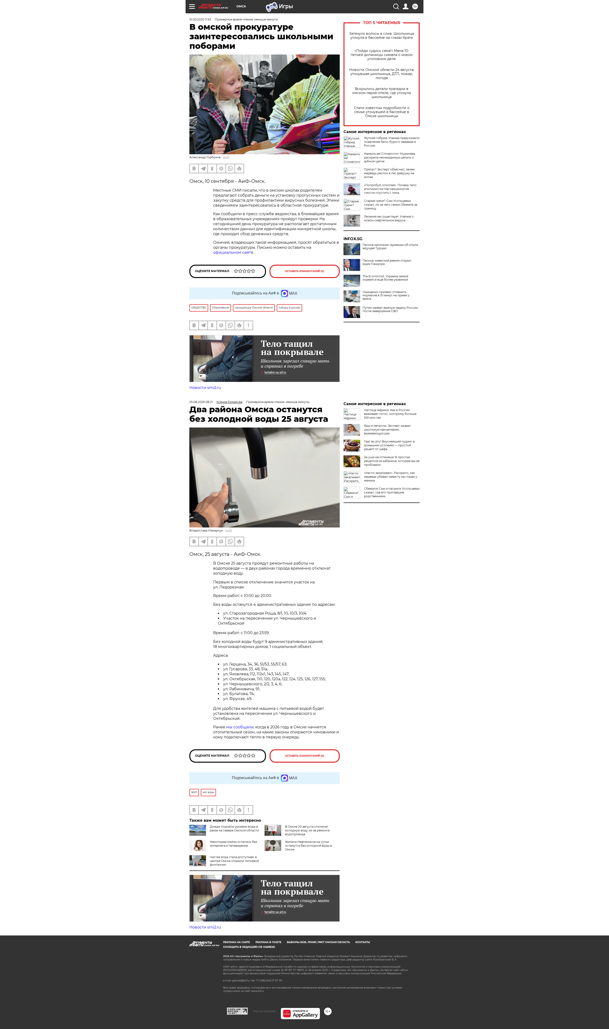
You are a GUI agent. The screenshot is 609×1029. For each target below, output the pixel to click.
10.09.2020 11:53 (200, 19)
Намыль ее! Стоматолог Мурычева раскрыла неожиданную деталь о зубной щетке (389, 157)
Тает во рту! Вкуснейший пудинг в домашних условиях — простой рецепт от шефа (389, 445)
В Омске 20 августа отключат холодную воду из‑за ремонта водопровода (307, 830)
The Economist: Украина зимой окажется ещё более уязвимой (385, 278)
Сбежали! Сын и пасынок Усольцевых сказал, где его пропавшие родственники (392, 492)
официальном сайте (233, 252)
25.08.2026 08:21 (201, 402)
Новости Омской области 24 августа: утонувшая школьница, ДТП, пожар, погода (381, 74)
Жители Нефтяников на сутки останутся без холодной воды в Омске (308, 845)
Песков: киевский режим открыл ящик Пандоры (387, 262)
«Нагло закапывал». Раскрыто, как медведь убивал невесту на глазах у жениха (390, 476)
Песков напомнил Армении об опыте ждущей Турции (390, 246)
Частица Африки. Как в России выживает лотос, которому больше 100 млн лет (390, 413)
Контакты (362, 942)
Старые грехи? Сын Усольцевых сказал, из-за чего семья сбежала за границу (390, 204)
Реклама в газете (268, 942)
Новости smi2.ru (205, 387)
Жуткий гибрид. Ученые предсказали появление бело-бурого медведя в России (391, 141)
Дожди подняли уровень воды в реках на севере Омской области (234, 828)
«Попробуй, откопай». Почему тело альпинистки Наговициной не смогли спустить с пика (390, 188)
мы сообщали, (240, 727)
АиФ (226, 157)
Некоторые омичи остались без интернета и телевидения (233, 843)
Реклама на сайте (236, 942)
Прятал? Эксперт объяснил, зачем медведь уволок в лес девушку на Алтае (389, 173)
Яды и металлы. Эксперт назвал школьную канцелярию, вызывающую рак (387, 429)
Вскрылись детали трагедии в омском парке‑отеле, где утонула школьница (381, 93)
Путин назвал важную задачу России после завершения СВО (390, 309)
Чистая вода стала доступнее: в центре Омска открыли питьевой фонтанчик (234, 860)
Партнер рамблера (264, 1011)
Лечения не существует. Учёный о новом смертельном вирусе (389, 218)
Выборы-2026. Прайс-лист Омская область (318, 942)
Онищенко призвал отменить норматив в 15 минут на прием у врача (386, 295)
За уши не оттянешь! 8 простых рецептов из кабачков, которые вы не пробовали (391, 461)
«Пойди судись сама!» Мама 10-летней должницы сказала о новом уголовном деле (382, 55)
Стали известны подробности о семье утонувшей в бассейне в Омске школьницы (381, 112)
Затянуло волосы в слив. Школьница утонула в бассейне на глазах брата (381, 36)
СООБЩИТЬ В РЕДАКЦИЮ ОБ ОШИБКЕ (249, 947)
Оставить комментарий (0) (304, 271)
